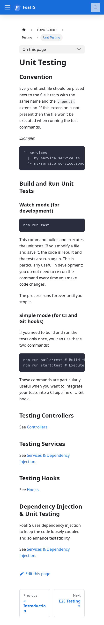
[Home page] (24, 30)
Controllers (37, 427)
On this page (34, 49)
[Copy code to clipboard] (79, 152)
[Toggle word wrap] (70, 152)
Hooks (33, 489)
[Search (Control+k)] (95, 7)
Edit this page (37, 573)
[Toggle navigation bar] (7, 7)
